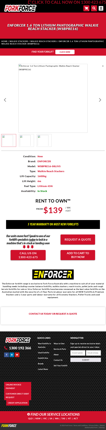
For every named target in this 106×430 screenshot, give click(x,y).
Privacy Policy (94, 425)
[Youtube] (17, 354)
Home (4, 41)
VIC (45, 418)
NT (69, 418)
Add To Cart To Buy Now (78, 255)
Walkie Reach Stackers (43, 41)
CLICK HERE (65, 52)
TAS (63, 418)
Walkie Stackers (19, 41)
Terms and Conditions (80, 425)
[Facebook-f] (6, 354)
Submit (85, 360)
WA (57, 418)
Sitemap (102, 427)
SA (51, 418)
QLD (30, 418)
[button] (101, 8)
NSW (38, 418)
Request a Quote (78, 239)
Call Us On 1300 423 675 (28, 255)
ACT (76, 418)
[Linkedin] (12, 354)
